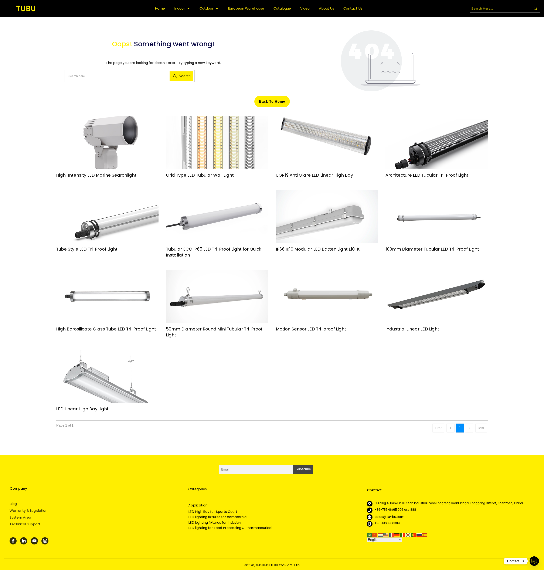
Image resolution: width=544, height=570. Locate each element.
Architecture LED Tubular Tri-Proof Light (426, 175)
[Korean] (408, 534)
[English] (386, 534)
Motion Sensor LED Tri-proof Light (311, 329)
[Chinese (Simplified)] (375, 534)
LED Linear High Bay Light (82, 409)
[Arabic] (369, 534)
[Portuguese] (413, 534)
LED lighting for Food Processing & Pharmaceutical (230, 528)
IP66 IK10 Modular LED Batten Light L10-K (318, 249)
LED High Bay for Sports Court (212, 511)
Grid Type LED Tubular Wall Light (200, 175)
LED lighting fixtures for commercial (217, 517)
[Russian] (419, 534)
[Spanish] (425, 534)
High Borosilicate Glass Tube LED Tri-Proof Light (106, 329)
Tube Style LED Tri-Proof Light (87, 249)
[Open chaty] (534, 561)
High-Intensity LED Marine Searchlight (96, 175)
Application (197, 505)
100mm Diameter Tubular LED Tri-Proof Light (432, 249)
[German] (397, 534)
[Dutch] (380, 534)
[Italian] (402, 534)
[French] (391, 534)
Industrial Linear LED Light (412, 329)
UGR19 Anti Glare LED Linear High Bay (314, 175)
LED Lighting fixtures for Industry (214, 522)
